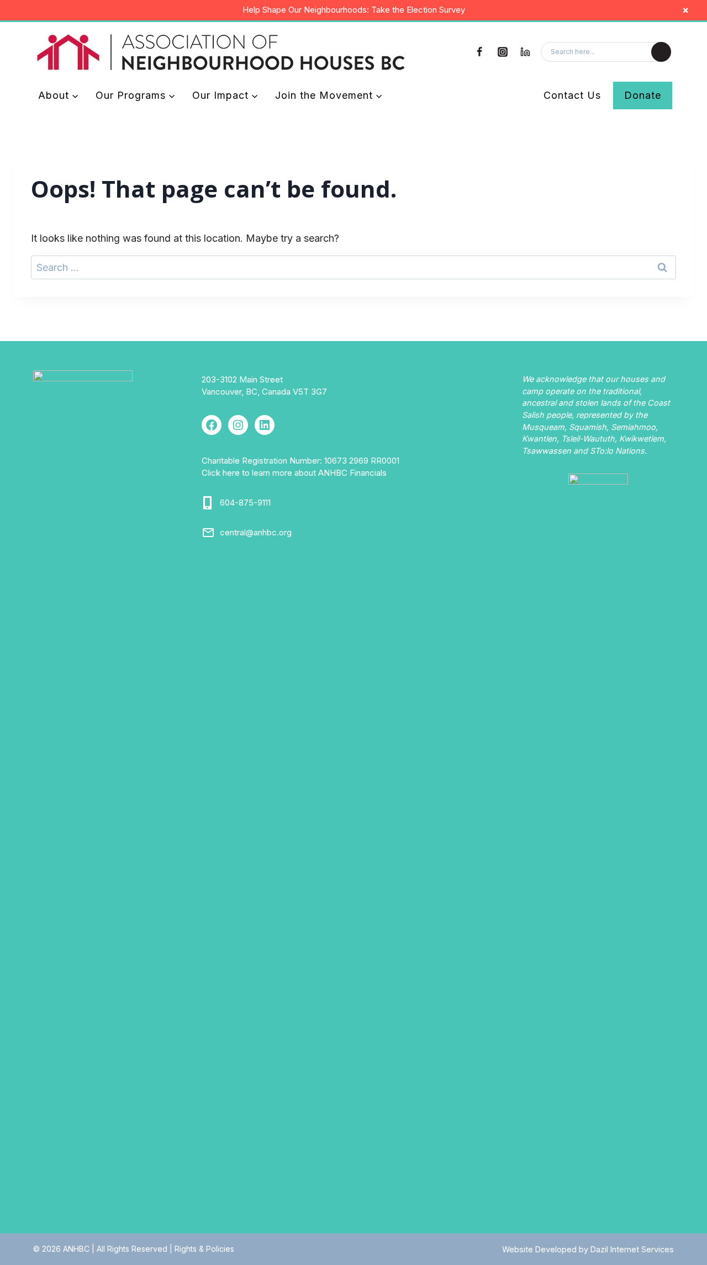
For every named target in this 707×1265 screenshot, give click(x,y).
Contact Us (572, 95)
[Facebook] (479, 52)
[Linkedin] (525, 52)
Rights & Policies (204, 1248)
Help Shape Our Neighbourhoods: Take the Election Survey (353, 9)
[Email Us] (208, 532)
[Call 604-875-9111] (208, 502)
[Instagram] (503, 52)
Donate (642, 95)
